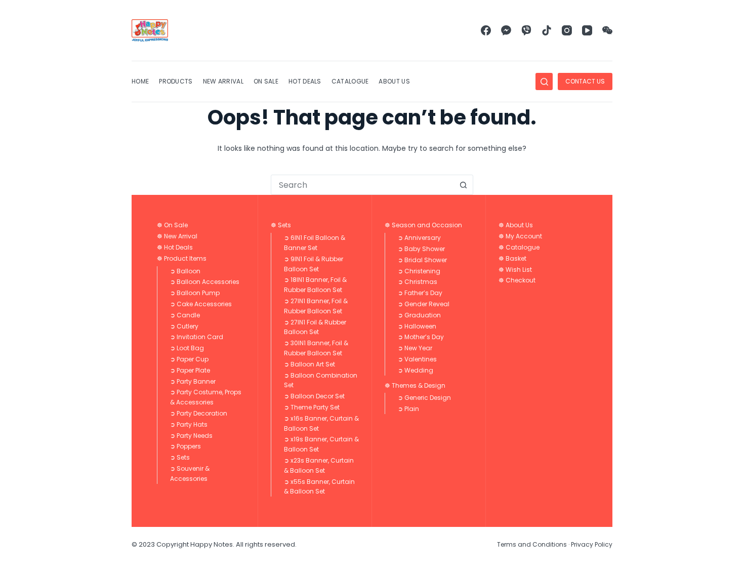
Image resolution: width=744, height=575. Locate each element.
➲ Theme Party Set (312, 407)
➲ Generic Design (424, 397)
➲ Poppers (185, 446)
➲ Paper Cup (189, 359)
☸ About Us (516, 225)
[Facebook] (486, 30)
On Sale (266, 81)
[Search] (544, 81)
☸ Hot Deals (175, 247)
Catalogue (350, 81)
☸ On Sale (172, 225)
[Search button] (463, 184)
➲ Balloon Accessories (204, 281)
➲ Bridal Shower (422, 260)
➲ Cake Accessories (201, 304)
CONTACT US (585, 81)
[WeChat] (607, 30)
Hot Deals (304, 81)
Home (140, 81)
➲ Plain (408, 408)
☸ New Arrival (177, 236)
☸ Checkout (517, 280)
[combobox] (362, 185)
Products (175, 81)
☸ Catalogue (519, 247)
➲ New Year (415, 348)
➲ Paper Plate (190, 370)
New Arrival (223, 81)
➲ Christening (419, 271)
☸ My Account (520, 236)
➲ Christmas (417, 281)
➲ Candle (185, 315)
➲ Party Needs (191, 435)
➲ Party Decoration (198, 413)
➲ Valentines (417, 359)
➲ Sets (180, 457)
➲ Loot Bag (187, 348)
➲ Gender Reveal (423, 304)
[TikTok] (547, 30)
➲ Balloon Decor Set (314, 396)
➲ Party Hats (189, 424)
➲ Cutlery (184, 326)
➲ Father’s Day (420, 293)
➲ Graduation (419, 315)
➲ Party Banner (193, 381)
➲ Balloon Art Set (309, 364)
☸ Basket (512, 258)
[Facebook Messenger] (506, 30)
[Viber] (526, 30)
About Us (394, 81)
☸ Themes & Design (415, 385)
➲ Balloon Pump (195, 293)
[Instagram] (567, 30)
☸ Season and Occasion (423, 225)
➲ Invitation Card (196, 337)
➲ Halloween (417, 326)
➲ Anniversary (419, 237)
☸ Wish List (515, 269)
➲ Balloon (185, 271)
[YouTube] (587, 30)
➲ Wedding (415, 370)
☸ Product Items (181, 258)
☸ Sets (281, 225)
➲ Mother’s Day (421, 337)
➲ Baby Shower (421, 248)
